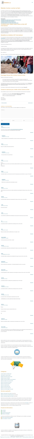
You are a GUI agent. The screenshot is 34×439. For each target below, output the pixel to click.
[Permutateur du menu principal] (32, 2)
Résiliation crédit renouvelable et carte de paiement (8, 379)
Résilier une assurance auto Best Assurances (7, 394)
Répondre (31, 132)
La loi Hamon (4, 410)
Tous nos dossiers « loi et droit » (6, 418)
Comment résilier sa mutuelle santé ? (6, 373)
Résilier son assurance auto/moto (5, 383)
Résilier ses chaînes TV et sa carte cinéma (7, 380)
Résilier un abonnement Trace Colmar (6, 393)
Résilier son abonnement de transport (6, 382)
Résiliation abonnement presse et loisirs (6, 376)
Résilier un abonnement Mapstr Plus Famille (7, 396)
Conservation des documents (6, 412)
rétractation (27, 402)
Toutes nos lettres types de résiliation (7, 417)
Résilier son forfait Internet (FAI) (5, 386)
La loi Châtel (3, 411)
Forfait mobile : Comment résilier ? (6, 375)
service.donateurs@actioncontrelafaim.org (17, 129)
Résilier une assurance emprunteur (6, 387)
